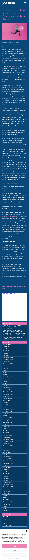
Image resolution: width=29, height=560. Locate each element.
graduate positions (12, 66)
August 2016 (7, 504)
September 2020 (8, 446)
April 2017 (6, 497)
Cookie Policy (11, 558)
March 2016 (6, 510)
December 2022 (8, 409)
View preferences (14, 555)
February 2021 (7, 435)
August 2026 (7, 344)
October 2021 (7, 424)
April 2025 (6, 372)
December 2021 (8, 422)
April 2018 (6, 476)
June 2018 (6, 471)
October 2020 (7, 443)
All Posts (5, 516)
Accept (14, 546)
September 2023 (8, 398)
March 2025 (6, 374)
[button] (26, 531)
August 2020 (7, 448)
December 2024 (8, 376)
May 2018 (6, 474)
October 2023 (7, 396)
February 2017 (7, 502)
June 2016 (6, 506)
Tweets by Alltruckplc (8, 293)
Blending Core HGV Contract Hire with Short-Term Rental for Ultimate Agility (14, 334)
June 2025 (6, 370)
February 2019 (7, 456)
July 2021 (6, 426)
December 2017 (8, 484)
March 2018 (6, 478)
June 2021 (6, 428)
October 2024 (7, 379)
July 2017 (6, 493)
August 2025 (7, 366)
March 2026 (6, 355)
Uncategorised (7, 525)
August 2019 (7, 452)
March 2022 (6, 415)
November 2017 (8, 487)
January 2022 (7, 420)
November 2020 (8, 441)
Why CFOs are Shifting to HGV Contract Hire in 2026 (12, 326)
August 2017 (7, 491)
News (5, 523)
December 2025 (8, 357)
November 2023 (8, 394)
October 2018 (7, 465)
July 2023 (6, 402)
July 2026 (6, 346)
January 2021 (7, 437)
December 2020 (8, 439)
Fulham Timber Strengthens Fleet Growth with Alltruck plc (13, 338)
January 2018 (7, 482)
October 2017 (7, 489)
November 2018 (8, 463)
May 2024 (6, 381)
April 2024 (6, 383)
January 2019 (7, 458)
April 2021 (6, 430)
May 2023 (6, 407)
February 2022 (7, 417)
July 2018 (6, 469)
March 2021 (6, 433)
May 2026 (6, 351)
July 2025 (6, 368)
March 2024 (6, 385)
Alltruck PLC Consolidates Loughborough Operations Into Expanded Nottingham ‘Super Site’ (13, 330)
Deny (14, 550)
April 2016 (6, 508)
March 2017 (6, 499)
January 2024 (7, 389)
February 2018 (7, 480)
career (5, 521)
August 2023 (7, 400)
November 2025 (8, 359)
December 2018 (8, 461)
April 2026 (6, 353)
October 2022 (7, 413)
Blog (8, 42)
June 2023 (6, 405)
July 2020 (6, 450)
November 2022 (8, 411)
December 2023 (8, 392)
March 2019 (6, 454)
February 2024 (7, 387)
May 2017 (6, 495)
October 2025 (7, 361)
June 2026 (6, 348)
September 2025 (8, 364)
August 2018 (7, 467)
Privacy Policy (17, 558)
